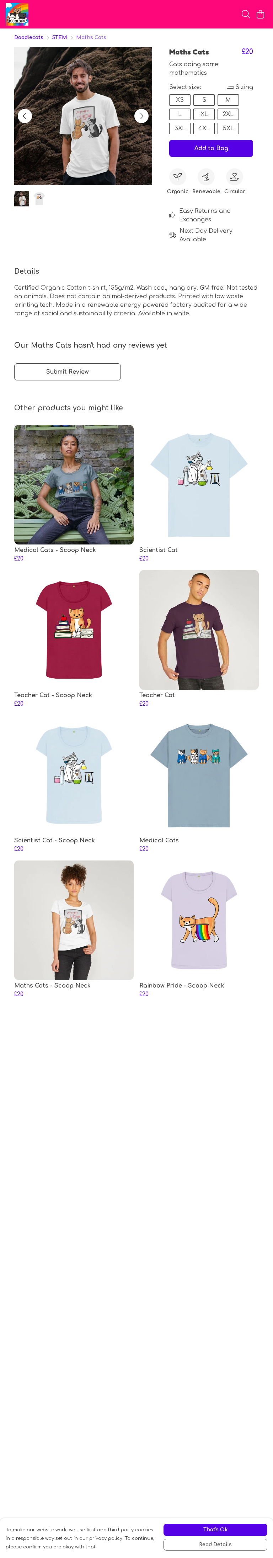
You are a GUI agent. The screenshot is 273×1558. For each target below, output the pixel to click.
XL (204, 114)
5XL (228, 128)
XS (180, 100)
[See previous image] (25, 116)
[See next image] (141, 116)
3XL (180, 128)
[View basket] (260, 14)
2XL (228, 114)
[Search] (246, 14)
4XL (204, 128)
